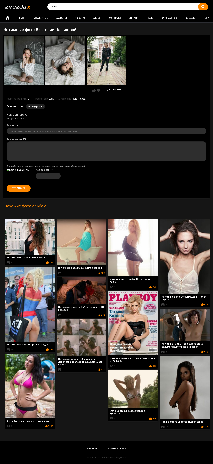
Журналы (115, 18)
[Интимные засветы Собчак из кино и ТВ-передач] (81, 290)
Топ (21, 18)
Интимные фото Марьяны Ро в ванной (80, 268)
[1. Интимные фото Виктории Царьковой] (24, 60)
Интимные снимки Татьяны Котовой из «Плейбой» (132, 359)
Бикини (133, 18)
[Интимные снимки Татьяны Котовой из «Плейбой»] (133, 323)
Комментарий (15, 139)
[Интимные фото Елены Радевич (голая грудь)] (185, 256)
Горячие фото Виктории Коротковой (182, 421)
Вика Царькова (36, 106)
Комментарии (16, 114)
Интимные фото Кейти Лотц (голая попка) (130, 280)
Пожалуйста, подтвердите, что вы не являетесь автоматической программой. (46, 166)
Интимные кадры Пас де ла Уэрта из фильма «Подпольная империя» (182, 345)
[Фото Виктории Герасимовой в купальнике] (133, 389)
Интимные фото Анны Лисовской (26, 257)
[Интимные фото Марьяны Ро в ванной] (81, 242)
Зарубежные (169, 18)
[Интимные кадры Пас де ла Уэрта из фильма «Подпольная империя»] (185, 325)
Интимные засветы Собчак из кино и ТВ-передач (81, 308)
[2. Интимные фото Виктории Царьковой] (65, 60)
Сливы (97, 18)
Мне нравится (94, 90)
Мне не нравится (98, 90)
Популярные (40, 18)
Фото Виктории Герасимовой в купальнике (127, 412)
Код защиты (43, 170)
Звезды (190, 18)
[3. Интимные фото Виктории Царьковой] (106, 60)
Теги (206, 18)
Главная (7, 18)
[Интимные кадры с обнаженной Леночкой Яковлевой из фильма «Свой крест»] (81, 337)
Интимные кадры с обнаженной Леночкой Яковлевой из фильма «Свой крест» (80, 362)
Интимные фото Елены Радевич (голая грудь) (183, 298)
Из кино (80, 18)
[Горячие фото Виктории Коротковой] (185, 387)
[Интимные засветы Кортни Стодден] (30, 304)
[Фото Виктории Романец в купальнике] (30, 386)
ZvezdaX (101, 457)
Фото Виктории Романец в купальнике (29, 421)
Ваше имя (12, 125)
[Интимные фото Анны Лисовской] (30, 237)
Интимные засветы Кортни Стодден (27, 344)
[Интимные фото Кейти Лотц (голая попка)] (133, 247)
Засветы (61, 18)
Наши (150, 18)
